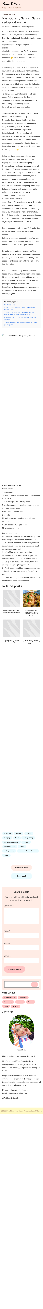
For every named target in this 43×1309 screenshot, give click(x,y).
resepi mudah (9, 846)
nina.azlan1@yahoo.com (17, 1093)
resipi (22, 846)
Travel (15, 1006)
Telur (6, 855)
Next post (21, 876)
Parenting (8, 1002)
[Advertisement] (21, 409)
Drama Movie (9, 997)
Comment (8, 906)
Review (30, 1002)
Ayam (28, 833)
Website (7, 956)
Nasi (17, 838)
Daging (7, 838)
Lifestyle (7, 833)
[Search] (34, 984)
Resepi (18, 833)
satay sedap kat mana (28, 851)
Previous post (21, 867)
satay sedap (9, 851)
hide (19, 302)
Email (7, 943)
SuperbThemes (36, 1111)
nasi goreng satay (11, 842)
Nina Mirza (11, 4)
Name (7, 931)
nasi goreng (28, 838)
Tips (6, 1006)
